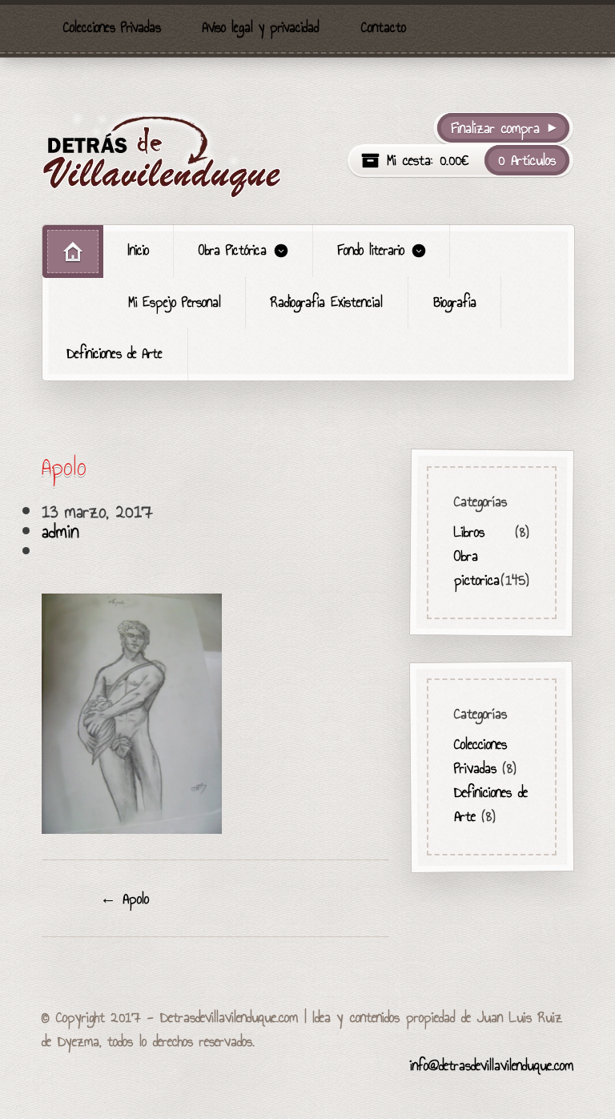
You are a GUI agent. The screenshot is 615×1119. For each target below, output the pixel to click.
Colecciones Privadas (112, 27)
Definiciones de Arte (115, 353)
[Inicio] (72, 251)
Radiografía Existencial (327, 302)
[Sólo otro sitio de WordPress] (162, 155)
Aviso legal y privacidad (261, 27)
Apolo (124, 899)
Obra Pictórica (233, 250)
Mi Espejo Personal (174, 302)
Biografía (454, 302)
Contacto (383, 27)
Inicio (138, 250)
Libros (469, 531)
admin (60, 531)
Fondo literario (371, 250)
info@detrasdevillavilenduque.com (491, 1065)
